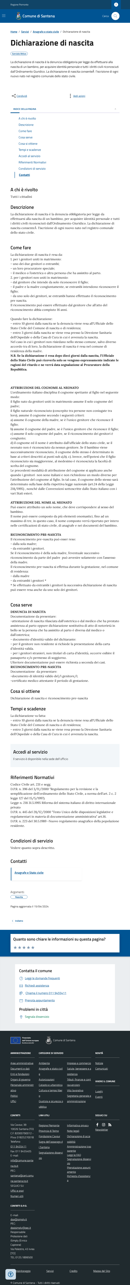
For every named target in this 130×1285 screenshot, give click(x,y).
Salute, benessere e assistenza (79, 1071)
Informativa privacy (78, 1125)
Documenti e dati (20, 1069)
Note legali (73, 1131)
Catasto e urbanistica (50, 1085)
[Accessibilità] (10, 1274)
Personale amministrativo (22, 1087)
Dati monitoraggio (20, 1271)
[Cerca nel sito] (114, 16)
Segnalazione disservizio (51, 1155)
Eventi (99, 1097)
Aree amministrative (21, 1063)
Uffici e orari (17, 1191)
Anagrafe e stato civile (46, 32)
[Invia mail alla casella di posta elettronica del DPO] (18, 1219)
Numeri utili (16, 1196)
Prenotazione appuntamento (79, 1169)
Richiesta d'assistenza (78, 1178)
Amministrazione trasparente (79, 1148)
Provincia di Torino (49, 1131)
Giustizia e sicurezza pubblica (51, 1104)
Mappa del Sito (101, 1271)
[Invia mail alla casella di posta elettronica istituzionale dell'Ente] (22, 1163)
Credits (73, 1271)
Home (13, 32)
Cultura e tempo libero (50, 1093)
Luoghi (99, 1091)
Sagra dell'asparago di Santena (51, 1144)
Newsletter (101, 1130)
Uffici (13, 1101)
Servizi (25, 32)
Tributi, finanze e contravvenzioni (79, 1082)
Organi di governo (20, 1079)
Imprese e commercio (79, 1063)
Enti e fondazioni (19, 1074)
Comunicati (101, 1069)
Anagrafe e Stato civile (29, 872)
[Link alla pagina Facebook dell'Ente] (97, 1125)
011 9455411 (18, 1146)
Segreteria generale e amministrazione (79, 1098)
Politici (14, 1096)
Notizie (99, 1063)
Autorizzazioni (46, 1079)
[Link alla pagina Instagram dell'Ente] (104, 1125)
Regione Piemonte (19, 4)
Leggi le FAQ (74, 1155)
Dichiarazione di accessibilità (78, 1139)
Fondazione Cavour (49, 1136)
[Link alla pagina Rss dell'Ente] (110, 1125)
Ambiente (44, 1063)
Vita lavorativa (75, 1090)
